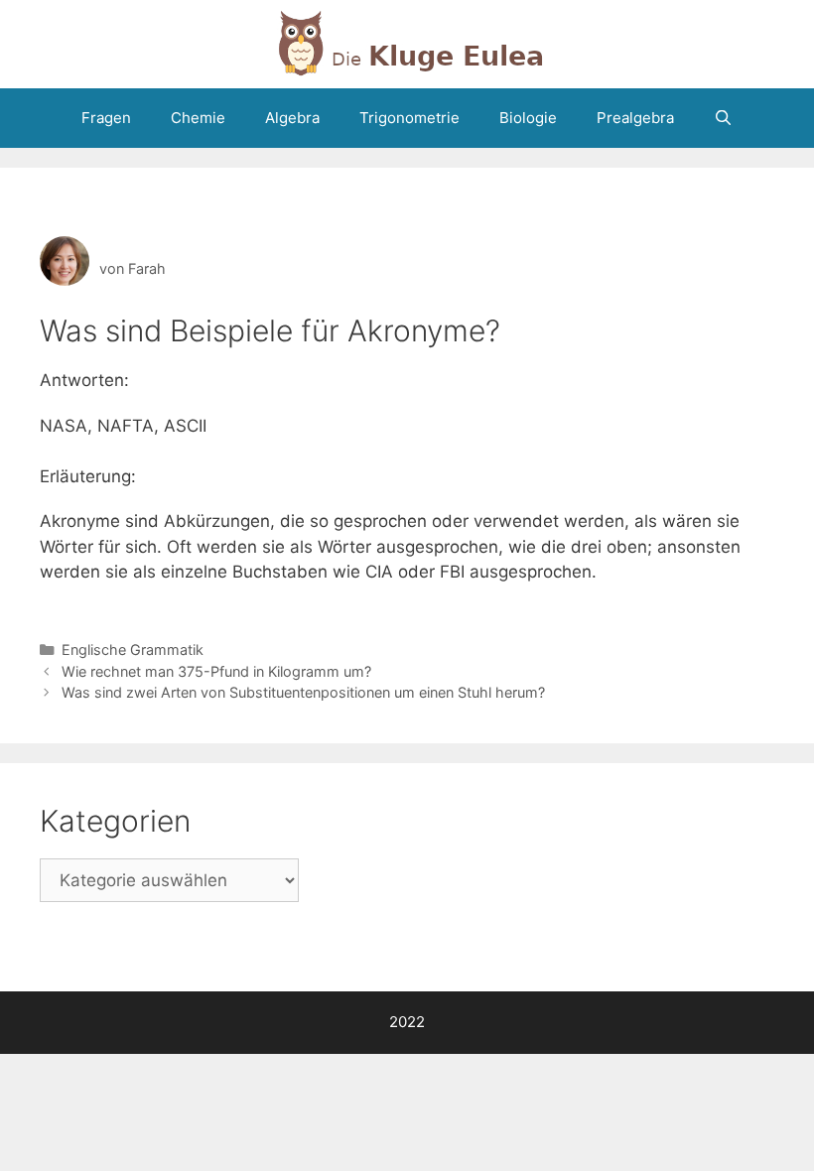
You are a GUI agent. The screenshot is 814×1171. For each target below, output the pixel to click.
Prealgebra (635, 117)
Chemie (198, 117)
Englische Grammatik (133, 649)
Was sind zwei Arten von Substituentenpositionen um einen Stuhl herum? (303, 692)
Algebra (292, 117)
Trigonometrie (409, 117)
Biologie (528, 117)
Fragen (106, 117)
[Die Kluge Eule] (407, 43)
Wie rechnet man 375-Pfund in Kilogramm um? (216, 671)
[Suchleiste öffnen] (723, 118)
